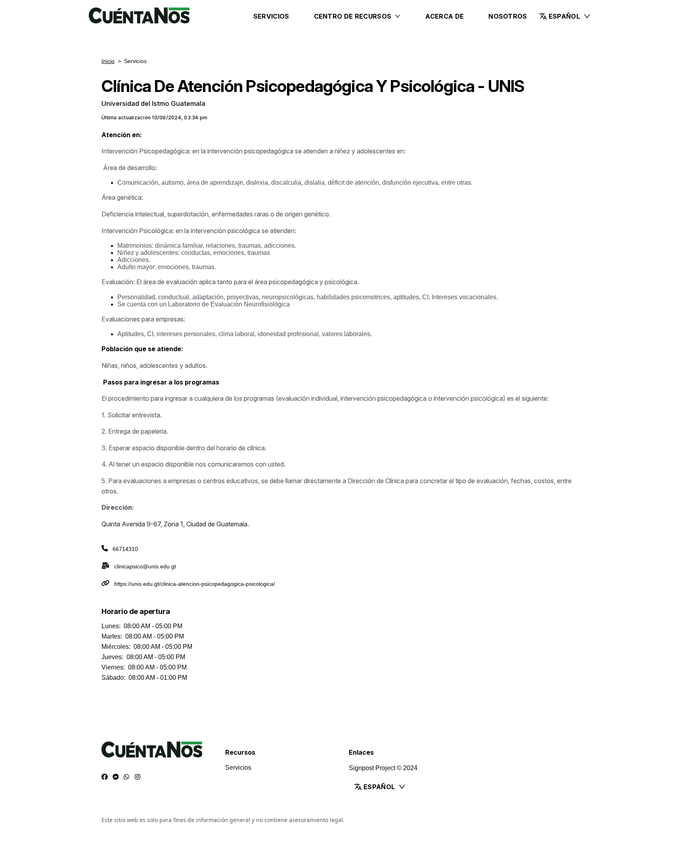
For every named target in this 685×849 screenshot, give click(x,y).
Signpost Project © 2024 (383, 768)
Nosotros (507, 16)
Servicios (271, 16)
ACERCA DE (444, 16)
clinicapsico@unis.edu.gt (145, 566)
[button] (565, 16)
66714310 (125, 549)
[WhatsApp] (126, 777)
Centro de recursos (353, 16)
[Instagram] (137, 777)
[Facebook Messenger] (116, 777)
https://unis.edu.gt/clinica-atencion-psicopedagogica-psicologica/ (194, 584)
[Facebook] (104, 777)
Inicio (108, 61)
